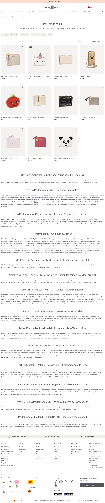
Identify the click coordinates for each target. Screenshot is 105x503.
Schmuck (10, 12)
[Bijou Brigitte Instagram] (61, 481)
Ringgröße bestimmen (7, 463)
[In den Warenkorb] (23, 78)
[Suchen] (103, 12)
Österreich (57, 447)
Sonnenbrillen (26, 195)
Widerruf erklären (94, 465)
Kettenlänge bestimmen (8, 465)
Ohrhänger (39, 456)
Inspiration (74, 12)
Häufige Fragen (5, 458)
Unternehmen (75, 451)
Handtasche (53, 199)
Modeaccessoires (77, 195)
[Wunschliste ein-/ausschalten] (23, 47)
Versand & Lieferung (7, 451)
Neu (2, 12)
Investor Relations (76, 447)
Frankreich (57, 449)
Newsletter (4, 460)
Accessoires (30, 12)
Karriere (73, 453)
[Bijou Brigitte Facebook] (66, 481)
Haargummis (40, 449)
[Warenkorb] (103, 7)
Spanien (56, 453)
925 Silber (19, 12)
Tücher (17, 195)
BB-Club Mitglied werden (8, 447)
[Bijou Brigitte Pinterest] (72, 481)
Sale (50, 12)
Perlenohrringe (40, 447)
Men (65, 12)
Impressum (92, 460)
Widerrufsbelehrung (94, 463)
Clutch (36, 202)
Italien (55, 451)
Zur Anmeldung (92, 485)
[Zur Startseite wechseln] (52, 6)
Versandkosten (57, 500)
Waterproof (41, 12)
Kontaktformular (23, 447)
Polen (55, 458)
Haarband (39, 453)
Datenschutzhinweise (95, 453)
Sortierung (96, 41)
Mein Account (5, 456)
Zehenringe (39, 458)
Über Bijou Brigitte (76, 449)
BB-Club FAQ (5, 449)
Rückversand (5, 453)
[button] (95, 7)
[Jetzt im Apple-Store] (58, 494)
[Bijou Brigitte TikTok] (56, 481)
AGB (90, 447)
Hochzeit (58, 12)
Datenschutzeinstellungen (96, 469)
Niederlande (57, 456)
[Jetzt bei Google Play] (68, 494)
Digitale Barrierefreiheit (95, 467)
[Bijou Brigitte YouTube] (56, 485)
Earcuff (38, 451)
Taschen (3, 195)
